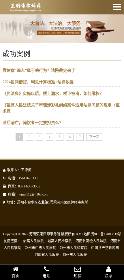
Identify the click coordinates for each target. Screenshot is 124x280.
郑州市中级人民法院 (40, 248)
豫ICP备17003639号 (106, 234)
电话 (46, 276)
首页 (16, 276)
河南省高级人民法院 (91, 241)
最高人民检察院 (60, 241)
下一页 (94, 137)
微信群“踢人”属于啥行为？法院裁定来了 (39, 70)
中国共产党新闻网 (105, 248)
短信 (78, 276)
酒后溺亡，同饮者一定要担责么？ (33, 123)
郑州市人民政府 (75, 255)
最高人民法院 (33, 241)
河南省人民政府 (47, 255)
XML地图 (83, 234)
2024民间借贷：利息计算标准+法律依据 (38, 82)
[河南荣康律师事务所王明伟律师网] (25, 8)
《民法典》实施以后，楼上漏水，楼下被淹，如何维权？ (53, 93)
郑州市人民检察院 (73, 248)
